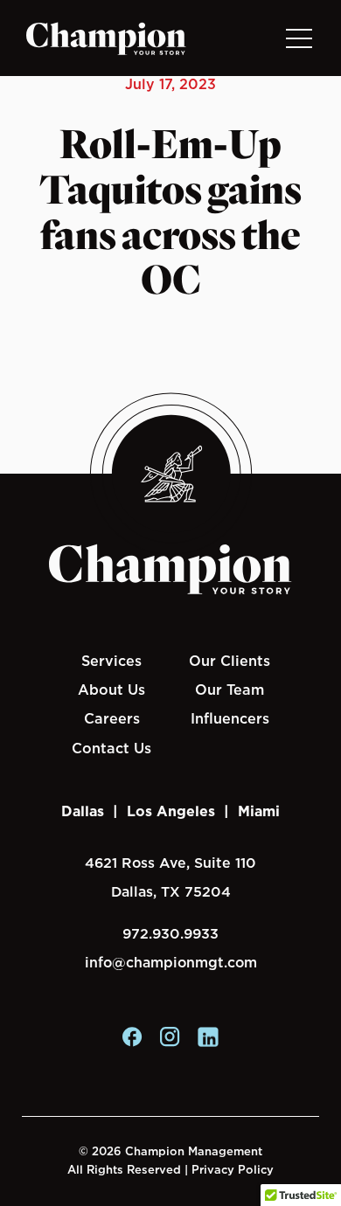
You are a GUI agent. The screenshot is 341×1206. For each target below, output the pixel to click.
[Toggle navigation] (298, 38)
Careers (112, 718)
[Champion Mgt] (106, 38)
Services (111, 660)
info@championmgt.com (171, 962)
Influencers (230, 718)
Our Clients (229, 660)
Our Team (229, 689)
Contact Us (111, 748)
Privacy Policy (232, 1169)
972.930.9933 (170, 933)
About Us (111, 689)
